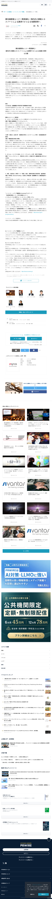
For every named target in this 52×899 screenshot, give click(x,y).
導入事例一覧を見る (14, 746)
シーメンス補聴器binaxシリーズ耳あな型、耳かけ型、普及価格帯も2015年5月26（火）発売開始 (38, 518)
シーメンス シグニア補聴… (19, 11)
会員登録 (26, 849)
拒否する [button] (32, 894)
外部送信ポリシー (4, 890)
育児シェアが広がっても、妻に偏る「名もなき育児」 (16, 725)
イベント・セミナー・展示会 (24, 319)
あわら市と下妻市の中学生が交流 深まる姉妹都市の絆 (16, 701)
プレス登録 (18, 338)
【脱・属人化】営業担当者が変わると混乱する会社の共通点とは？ (23, 778)
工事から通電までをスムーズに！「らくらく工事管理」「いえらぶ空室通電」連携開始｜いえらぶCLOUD (29, 785)
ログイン (35, 338)
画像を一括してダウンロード (26, 312)
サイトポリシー (4, 887)
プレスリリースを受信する (25, 859)
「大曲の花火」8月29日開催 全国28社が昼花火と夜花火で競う (15, 762)
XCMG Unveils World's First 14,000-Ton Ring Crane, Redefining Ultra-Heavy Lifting (23, 685)
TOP (4, 11)
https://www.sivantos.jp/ (27, 271)
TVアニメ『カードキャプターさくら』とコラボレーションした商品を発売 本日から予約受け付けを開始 (24, 720)
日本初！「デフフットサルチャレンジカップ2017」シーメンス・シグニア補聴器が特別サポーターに (38, 424)
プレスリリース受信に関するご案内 (35, 344)
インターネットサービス (20, 323)
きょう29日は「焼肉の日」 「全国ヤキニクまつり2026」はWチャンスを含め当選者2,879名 (22, 759)
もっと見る (26, 550)
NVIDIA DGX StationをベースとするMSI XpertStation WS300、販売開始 (21, 730)
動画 (2, 664)
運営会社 (3, 894)
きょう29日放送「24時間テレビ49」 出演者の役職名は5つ (14, 756)
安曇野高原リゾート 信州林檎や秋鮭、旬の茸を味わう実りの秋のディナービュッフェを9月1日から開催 (24, 714)
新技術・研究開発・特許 (13, 319)
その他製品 (9, 11)
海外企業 (3, 668)
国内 (42, 4)
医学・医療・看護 (29, 323)
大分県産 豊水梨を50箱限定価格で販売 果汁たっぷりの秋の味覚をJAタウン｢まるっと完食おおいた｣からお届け (24, 708)
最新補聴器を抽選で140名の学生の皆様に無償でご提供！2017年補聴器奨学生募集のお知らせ (38, 448)
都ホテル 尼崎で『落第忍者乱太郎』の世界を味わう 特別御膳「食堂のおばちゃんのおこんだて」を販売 (24, 697)
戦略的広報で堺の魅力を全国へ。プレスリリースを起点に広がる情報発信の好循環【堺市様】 (29, 743)
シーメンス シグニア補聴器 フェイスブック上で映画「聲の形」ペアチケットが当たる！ (13, 471)
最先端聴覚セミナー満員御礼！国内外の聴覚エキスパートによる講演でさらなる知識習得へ (13, 424)
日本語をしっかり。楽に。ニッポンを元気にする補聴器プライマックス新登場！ (38, 471)
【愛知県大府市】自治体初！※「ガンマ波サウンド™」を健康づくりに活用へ (21, 678)
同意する (43, 894)
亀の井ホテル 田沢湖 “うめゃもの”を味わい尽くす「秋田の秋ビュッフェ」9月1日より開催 (24, 691)
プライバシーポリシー (37, 884)
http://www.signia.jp (31, 364)
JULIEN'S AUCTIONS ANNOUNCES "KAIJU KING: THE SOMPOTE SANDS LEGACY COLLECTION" (30, 772)
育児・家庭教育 (12, 323)
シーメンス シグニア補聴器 (16, 25)
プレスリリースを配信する (25, 857)
